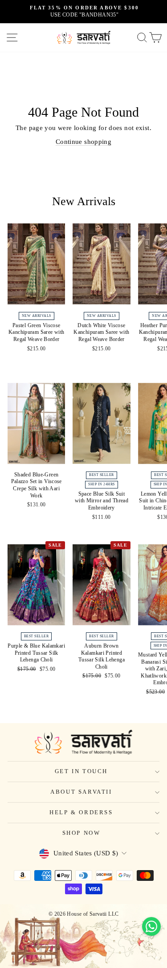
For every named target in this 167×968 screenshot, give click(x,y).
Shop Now (81, 832)
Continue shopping (83, 141)
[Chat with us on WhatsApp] (151, 926)
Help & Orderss (81, 812)
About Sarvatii (81, 791)
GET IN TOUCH (81, 771)
